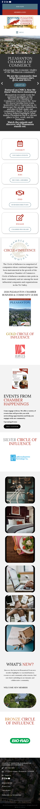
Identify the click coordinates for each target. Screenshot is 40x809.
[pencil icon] (20, 219)
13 (22, 754)
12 (20, 754)
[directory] (20, 170)
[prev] (10, 381)
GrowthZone (22, 807)
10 (30, 465)
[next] (29, 381)
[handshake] (20, 195)
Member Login (6, 786)
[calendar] (20, 145)
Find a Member (6, 790)
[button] (20, 85)
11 (20, 468)
